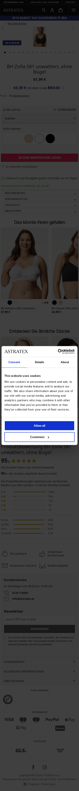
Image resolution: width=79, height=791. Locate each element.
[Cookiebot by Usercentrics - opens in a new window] (58, 351)
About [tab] (65, 362)
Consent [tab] (14, 362)
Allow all (39, 425)
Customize (37, 437)
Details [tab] (39, 362)
